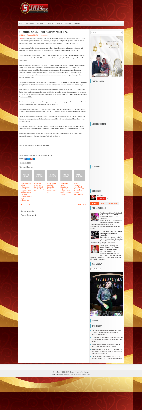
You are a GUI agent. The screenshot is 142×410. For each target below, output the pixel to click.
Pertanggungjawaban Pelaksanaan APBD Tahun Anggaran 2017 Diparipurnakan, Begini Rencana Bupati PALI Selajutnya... (26, 191)
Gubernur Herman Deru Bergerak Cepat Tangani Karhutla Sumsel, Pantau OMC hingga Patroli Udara (106, 332)
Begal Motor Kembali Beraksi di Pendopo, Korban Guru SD (51, 187)
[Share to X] (26, 163)
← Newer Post (24, 205)
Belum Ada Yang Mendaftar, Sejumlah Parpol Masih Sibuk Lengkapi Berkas (65, 188)
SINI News (70, 372)
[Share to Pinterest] (30, 163)
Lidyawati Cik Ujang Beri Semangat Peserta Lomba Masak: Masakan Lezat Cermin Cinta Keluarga (107, 339)
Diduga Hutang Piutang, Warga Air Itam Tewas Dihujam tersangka (111, 233)
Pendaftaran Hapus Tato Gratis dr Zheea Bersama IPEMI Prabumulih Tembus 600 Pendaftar (111, 215)
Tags (102, 203)
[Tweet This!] (28, 159)
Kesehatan (59, 23)
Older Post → (83, 205)
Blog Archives (112, 203)
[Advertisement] (66, 393)
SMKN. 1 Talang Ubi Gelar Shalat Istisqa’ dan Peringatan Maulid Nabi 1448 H (106, 345)
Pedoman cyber (76, 374)
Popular (94, 203)
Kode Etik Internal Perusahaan (61, 374)
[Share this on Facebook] (26, 159)
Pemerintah (30, 23)
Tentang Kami (86, 374)
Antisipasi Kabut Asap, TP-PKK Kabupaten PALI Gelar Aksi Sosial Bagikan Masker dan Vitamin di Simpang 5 (107, 351)
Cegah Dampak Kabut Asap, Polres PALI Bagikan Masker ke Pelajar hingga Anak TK (107, 357)
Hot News (40, 23)
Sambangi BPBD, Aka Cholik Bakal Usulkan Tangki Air (39, 187)
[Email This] (21, 163)
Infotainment (78, 23)
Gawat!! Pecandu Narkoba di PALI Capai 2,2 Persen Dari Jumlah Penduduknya (79, 188)
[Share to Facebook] (28, 163)
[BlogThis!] (24, 163)
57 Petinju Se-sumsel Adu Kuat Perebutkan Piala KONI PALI (43, 32)
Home (21, 23)
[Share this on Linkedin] (34, 159)
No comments (44, 35)
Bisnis (50, 23)
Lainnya (68, 23)
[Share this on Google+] (31, 159)
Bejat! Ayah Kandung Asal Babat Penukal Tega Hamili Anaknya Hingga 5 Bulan (109, 247)
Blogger (86, 372)
